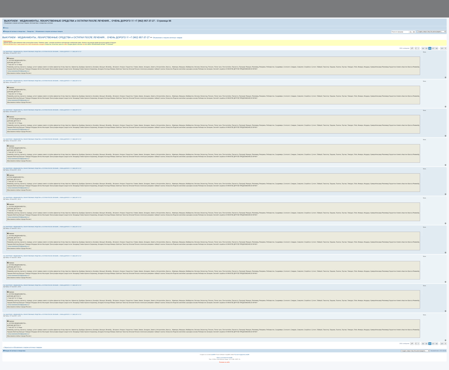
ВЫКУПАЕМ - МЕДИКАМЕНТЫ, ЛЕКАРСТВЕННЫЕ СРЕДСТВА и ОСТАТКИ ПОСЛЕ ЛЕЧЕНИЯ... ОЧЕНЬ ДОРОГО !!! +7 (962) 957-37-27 (76, 37)
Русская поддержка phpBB (241, 354)
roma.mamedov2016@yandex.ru (18, 71)
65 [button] (426, 48)
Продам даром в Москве (75, 44)
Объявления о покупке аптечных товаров (167, 38)
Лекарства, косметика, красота (54, 44)
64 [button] (423, 48)
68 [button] (436, 48)
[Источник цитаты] (8, 60)
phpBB (213, 354)
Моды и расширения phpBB (224, 357)
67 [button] (433, 48)
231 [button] (442, 48)
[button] (412, 48)
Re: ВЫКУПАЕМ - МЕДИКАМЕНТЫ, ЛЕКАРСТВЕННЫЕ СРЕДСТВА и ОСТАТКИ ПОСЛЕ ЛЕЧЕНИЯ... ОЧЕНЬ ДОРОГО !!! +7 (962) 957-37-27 (42, 51)
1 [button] (418, 48)
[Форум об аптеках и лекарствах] (3, 21)
